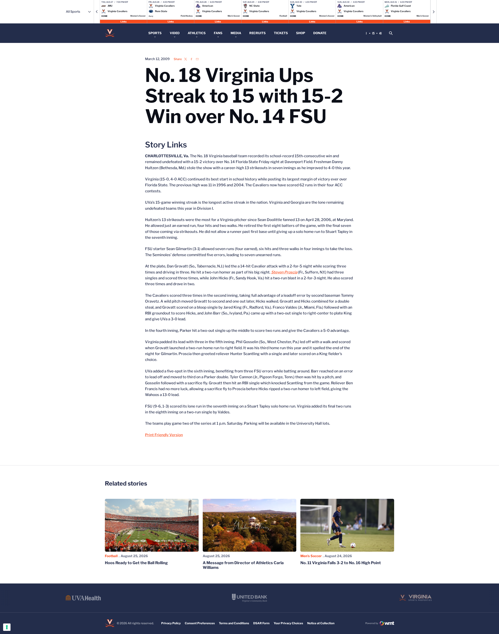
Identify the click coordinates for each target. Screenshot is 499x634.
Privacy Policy (171, 623)
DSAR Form (261, 623)
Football (111, 556)
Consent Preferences (200, 623)
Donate (319, 33)
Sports (155, 33)
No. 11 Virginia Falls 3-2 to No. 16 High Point (340, 562)
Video (175, 33)
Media (236, 33)
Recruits (257, 33)
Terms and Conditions (234, 623)
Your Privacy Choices (288, 623)
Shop (300, 33)
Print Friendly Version (164, 435)
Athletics (197, 33)
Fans (218, 33)
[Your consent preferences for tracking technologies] (7, 627)
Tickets (281, 33)
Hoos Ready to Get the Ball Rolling (136, 562)
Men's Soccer (311, 556)
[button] (97, 11)
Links (123, 21)
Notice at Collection (320, 623)
